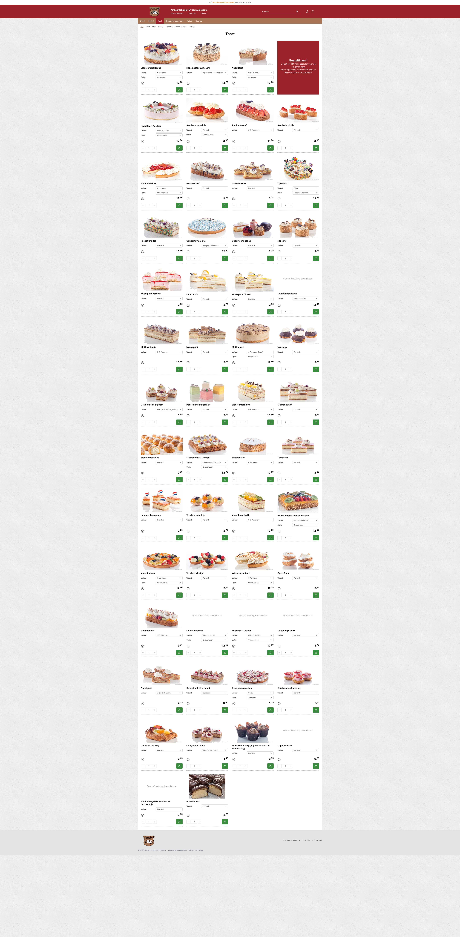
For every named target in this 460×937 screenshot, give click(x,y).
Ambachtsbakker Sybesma (155, 850)
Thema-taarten (181, 27)
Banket (151, 21)
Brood (142, 21)
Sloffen (191, 27)
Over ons (192, 13)
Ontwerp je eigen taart (174, 21)
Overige (199, 21)
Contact (204, 13)
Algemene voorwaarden (177, 850)
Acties (189, 21)
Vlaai (154, 27)
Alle (142, 27)
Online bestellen (177, 13)
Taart (160, 21)
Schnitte (169, 27)
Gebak (161, 27)
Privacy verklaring (196, 850)
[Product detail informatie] (142, 83)
